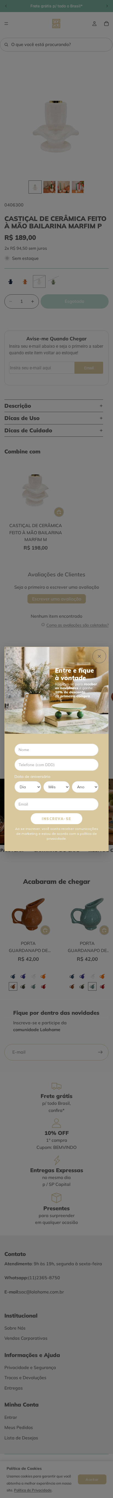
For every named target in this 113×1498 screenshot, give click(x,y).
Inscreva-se (56, 818)
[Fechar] (99, 656)
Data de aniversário (32, 776)
